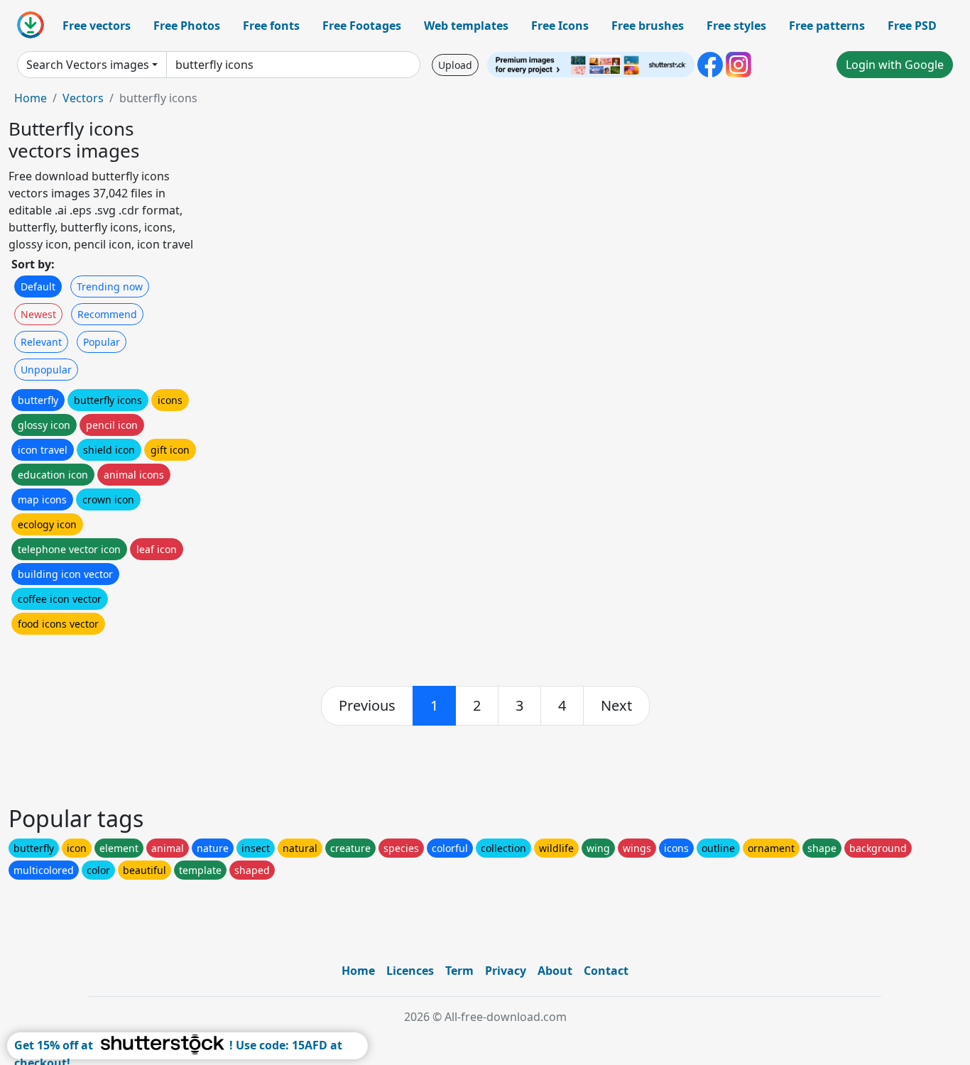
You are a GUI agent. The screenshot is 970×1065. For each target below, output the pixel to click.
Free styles (736, 25)
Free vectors (96, 25)
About (555, 970)
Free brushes (647, 25)
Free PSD (912, 25)
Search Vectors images (87, 64)
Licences (410, 970)
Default (38, 286)
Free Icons (560, 25)
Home (30, 98)
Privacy (505, 970)
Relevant (41, 342)
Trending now (110, 286)
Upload (455, 65)
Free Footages (361, 25)
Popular (101, 342)
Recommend (107, 314)
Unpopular (46, 369)
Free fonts (271, 25)
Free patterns (827, 25)
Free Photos (186, 25)
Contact (606, 970)
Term (459, 970)
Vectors (83, 98)
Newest (38, 314)
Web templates (466, 25)
